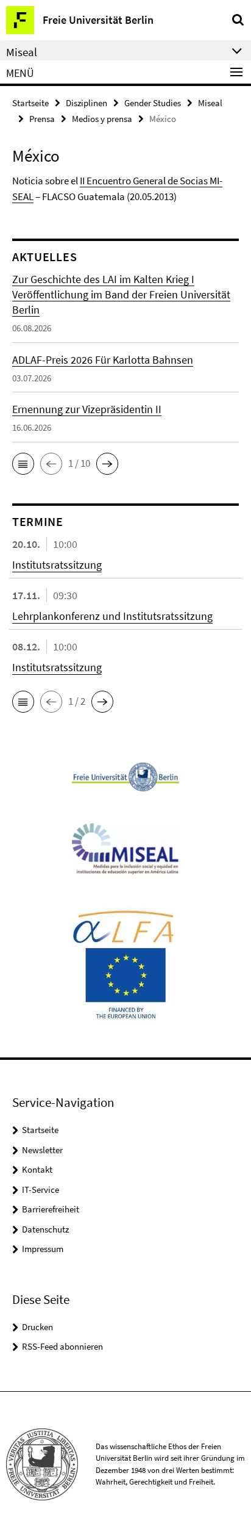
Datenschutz (45, 1229)
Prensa (42, 118)
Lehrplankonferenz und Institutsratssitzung (112, 616)
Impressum (42, 1248)
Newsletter (42, 1150)
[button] (23, 464)
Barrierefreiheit (50, 1209)
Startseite (30, 103)
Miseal (210, 103)
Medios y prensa (102, 118)
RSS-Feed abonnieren (62, 1346)
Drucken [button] (37, 1327)
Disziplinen (86, 103)
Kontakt (37, 1169)
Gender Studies (152, 103)
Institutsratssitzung (57, 565)
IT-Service (40, 1189)
